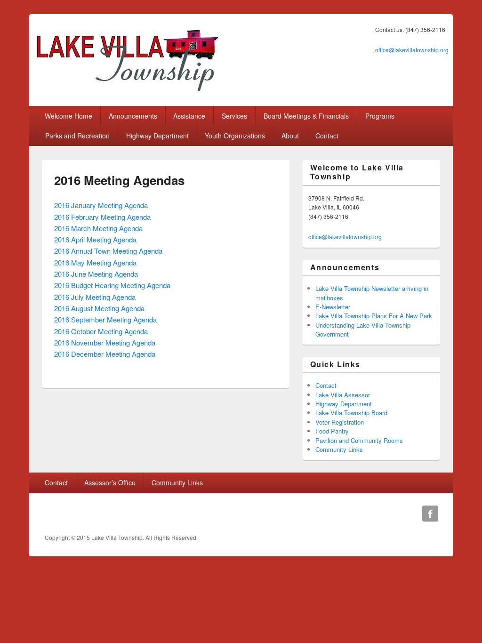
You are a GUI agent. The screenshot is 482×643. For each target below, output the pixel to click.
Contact (326, 135)
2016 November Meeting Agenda (104, 342)
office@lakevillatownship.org (412, 50)
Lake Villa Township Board (351, 412)
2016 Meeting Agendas (119, 180)
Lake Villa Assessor (342, 394)
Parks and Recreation (77, 135)
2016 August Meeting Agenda (99, 308)
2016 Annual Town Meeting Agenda (108, 251)
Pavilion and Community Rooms (359, 440)
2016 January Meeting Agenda (101, 205)
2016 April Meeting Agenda (95, 239)
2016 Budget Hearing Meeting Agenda (112, 285)
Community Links (339, 449)
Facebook (430, 514)
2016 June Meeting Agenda (96, 274)
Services (234, 116)
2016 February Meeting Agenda (102, 217)
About (290, 135)
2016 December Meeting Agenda (104, 354)
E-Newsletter (332, 306)
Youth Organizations (235, 135)
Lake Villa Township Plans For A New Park (373, 315)
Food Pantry (332, 430)
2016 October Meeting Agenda (101, 331)
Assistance (189, 116)
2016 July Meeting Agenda (95, 297)
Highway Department (157, 135)
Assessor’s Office (110, 482)
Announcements (133, 116)
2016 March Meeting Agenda (98, 228)
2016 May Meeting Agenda (95, 262)
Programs (379, 116)
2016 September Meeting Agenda (105, 319)
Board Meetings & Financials (306, 116)
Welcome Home (68, 116)
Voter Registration (339, 422)
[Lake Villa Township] (127, 92)
